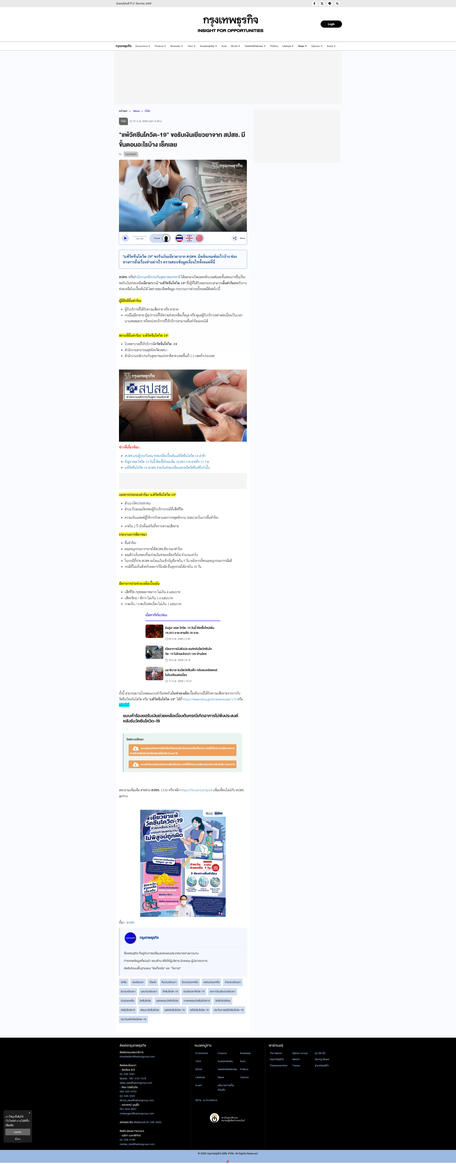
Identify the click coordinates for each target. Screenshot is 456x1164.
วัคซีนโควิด (145, 1000)
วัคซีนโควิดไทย (222, 1000)
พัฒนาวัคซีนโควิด (149, 1010)
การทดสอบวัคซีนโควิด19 (197, 1000)
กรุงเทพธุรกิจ (277, 1059)
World (234, 46)
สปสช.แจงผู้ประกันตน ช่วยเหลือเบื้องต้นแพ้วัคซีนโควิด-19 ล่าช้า (165, 456)
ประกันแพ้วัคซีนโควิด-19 (133, 1019)
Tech (190, 46)
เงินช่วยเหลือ (127, 1000)
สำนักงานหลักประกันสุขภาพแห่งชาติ (157, 277)
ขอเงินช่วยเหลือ (211, 982)
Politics (274, 46)
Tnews (296, 1065)
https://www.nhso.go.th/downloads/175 (210, 699)
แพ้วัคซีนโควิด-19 (199, 1010)
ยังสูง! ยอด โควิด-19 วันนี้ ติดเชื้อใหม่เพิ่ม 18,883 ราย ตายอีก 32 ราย (167, 461)
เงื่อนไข (152, 982)
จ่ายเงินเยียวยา (233, 982)
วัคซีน (124, 982)
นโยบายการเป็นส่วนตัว (226, 1087)
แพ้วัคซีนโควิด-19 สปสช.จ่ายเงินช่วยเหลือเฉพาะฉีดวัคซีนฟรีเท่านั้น (167, 467)
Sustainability (207, 46)
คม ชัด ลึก (320, 1053)
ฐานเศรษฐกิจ (322, 1065)
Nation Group (300, 1053)
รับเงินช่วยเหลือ (190, 982)
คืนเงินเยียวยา (169, 982)
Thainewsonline (278, 1065)
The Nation (276, 1053)
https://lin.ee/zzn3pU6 (197, 790)
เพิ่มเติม (9, 1125)
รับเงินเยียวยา (128, 991)
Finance (159, 46)
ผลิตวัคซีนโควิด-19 (174, 1010)
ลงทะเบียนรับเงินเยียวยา (222, 991)
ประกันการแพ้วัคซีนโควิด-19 (228, 1010)
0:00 (137, 238)
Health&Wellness (254, 46)
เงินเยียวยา (138, 982)
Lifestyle (286, 46)
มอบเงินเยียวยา (149, 991)
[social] (314, 3)
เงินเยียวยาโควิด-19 (193, 991)
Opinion (315, 46)
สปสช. (130, 922)
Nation (296, 1059)
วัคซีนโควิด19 (128, 1010)
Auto (224, 46)
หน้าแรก (123, 111)
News (301, 46)
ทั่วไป (147, 111)
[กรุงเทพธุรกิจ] (123, 46)
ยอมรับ (18, 1132)
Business (175, 46)
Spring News (322, 1059)
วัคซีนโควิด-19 (170, 991)
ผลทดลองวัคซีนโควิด (167, 1000)
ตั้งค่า (18, 1139)
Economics (142, 46)
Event (330, 46)
